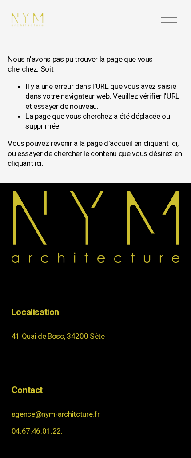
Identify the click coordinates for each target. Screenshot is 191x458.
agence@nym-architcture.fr (55, 414)
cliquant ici (160, 143)
